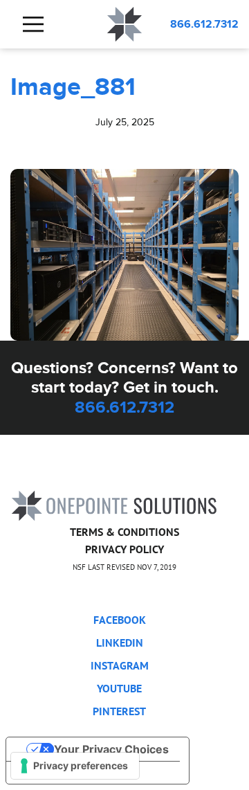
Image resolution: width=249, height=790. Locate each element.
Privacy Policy (124, 549)
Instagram (120, 665)
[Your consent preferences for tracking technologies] (75, 766)
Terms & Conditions (124, 532)
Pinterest (119, 711)
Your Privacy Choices (111, 749)
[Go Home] (114, 504)
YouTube (119, 688)
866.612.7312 (204, 24)
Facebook (119, 620)
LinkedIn (119, 642)
